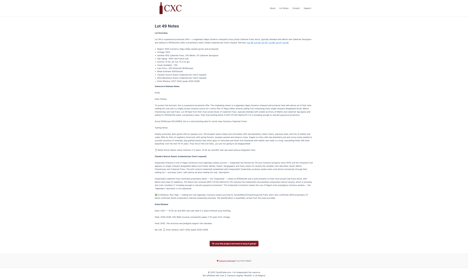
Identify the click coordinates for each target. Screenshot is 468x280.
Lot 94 (285, 42)
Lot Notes (283, 8)
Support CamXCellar (227, 261)
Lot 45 (264, 42)
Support (307, 8)
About (272, 8)
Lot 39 (250, 42)
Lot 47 (278, 42)
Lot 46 (271, 42)
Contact (296, 8)
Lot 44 (257, 42)
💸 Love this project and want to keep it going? (234, 243)
